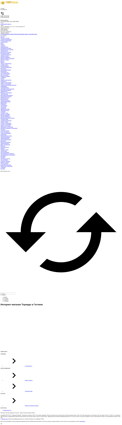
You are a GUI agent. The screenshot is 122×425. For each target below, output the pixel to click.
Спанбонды (3, 81)
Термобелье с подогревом (7, 127)
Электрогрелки (4, 94)
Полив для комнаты (5, 57)
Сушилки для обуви (5, 161)
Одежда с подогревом (6, 123)
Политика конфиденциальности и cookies (18, 419)
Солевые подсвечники (6, 120)
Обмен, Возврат (29, 380)
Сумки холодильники (6, 133)
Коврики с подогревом (6, 92)
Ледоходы (3, 129)
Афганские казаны (5, 109)
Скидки (21, 34)
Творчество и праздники (6, 166)
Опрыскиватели (4, 47)
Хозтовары (3, 156)
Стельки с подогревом (6, 124)
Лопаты (2, 44)
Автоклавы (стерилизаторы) (7, 88)
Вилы (2, 43)
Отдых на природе (5, 132)
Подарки (3, 168)
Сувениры (3, 167)
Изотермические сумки (6, 135)
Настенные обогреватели (7, 95)
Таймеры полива (5, 56)
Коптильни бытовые (5, 142)
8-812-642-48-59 (5, 17)
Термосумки (3, 134)
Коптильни (3, 140)
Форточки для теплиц (6, 52)
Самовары (3, 111)
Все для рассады (4, 75)
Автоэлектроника (5, 152)
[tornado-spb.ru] (9, 3)
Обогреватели (4, 91)
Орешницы (3, 104)
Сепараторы (3, 106)
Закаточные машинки (6, 90)
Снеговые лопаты (5, 130)
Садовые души (4, 64)
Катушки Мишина (5, 115)
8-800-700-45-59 (5, 16)
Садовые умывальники (6, 67)
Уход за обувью (4, 160)
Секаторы (3, 45)
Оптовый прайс (28, 391)
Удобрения (3, 77)
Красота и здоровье (5, 114)
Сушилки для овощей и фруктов (8, 85)
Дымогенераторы (5, 143)
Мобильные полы (5, 97)
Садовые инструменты (6, 39)
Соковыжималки (5, 87)
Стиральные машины (6, 69)
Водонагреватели (5, 66)
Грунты (2, 78)
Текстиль (3, 157)
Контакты (34, 34)
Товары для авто (4, 149)
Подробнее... (82, 421)
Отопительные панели (6, 96)
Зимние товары (4, 121)
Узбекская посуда (5, 110)
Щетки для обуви (5, 162)
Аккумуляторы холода (6, 139)
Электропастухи (4, 72)
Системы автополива (6, 54)
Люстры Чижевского (6, 116)
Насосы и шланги (5, 59)
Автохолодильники (5, 137)
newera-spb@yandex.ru (6, 24)
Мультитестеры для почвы (7, 49)
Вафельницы (4, 102)
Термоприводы (4, 50)
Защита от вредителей (6, 80)
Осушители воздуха (5, 158)
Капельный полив (5, 53)
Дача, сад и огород (5, 38)
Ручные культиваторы (6, 40)
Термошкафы (4, 86)
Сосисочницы (4, 105)
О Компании (4, 34)
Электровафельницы (6, 101)
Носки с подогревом (5, 125)
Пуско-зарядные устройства (7, 153)
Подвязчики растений (6, 48)
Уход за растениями (5, 73)
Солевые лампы (4, 119)
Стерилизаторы (4, 163)
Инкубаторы (4, 71)
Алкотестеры (4, 151)
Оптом (17, 34)
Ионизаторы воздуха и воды (7, 118)
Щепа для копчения (5, 144)
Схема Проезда (28, 366)
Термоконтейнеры (5, 138)
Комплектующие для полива (7, 58)
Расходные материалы (6, 165)
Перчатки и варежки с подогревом (9, 128)
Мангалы (3, 146)
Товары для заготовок (6, 83)
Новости (13, 34)
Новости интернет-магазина (31, 405)
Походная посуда (5, 147)
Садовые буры (4, 42)
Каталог (9, 34)
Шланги (3, 62)
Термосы (3, 148)
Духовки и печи (4, 113)
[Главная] (1, 35)
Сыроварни (3, 108)
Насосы (2, 61)
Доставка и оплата (27, 34)
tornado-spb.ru (5, 419)
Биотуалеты (3, 68)
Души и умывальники (6, 63)
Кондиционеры (4, 99)
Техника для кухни (5, 100)
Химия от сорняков (5, 76)
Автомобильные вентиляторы (8, 154)
